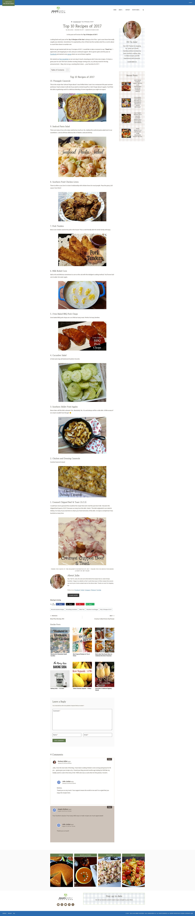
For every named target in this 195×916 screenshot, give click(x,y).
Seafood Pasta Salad (61, 126)
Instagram (87, 590)
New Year (81, 609)
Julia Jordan (66, 781)
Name (55, 735)
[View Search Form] (143, 10)
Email (86, 735)
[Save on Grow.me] (97, 604)
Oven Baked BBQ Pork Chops (65, 313)
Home (114, 9)
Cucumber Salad (59, 355)
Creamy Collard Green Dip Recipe (104, 617)
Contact (190, 2)
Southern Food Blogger (92, 609)
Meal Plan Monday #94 (57, 617)
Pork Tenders (58, 226)
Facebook (53, 54)
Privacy (10, 913)
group (69, 54)
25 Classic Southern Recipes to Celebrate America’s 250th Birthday (137, 102)
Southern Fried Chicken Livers (65, 181)
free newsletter (64, 59)
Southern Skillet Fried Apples (65, 406)
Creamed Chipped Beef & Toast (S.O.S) (69, 502)
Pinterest (93, 590)
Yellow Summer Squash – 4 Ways (82, 688)
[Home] (71, 21)
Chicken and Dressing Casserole (66, 458)
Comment (56, 711)
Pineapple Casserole (61, 80)
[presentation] (60, 640)
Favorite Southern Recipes (57, 609)
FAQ (14, 913)
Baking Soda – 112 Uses (57, 688)
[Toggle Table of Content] (66, 70)
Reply (109, 759)
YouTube (99, 590)
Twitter (82, 590)
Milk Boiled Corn (59, 270)
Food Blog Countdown (71, 609)
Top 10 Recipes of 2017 (106, 609)
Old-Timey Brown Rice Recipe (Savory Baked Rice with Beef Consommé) (138, 117)
